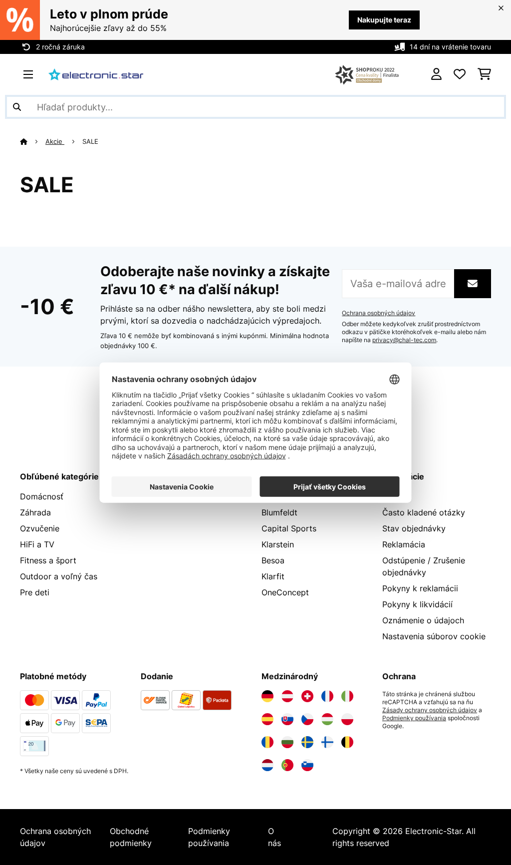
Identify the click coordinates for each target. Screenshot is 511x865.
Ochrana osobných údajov (378, 313)
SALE (91, 141)
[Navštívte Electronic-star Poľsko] (347, 719)
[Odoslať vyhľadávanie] (17, 107)
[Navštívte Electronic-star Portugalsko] (287, 765)
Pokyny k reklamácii (420, 588)
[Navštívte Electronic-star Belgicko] (347, 742)
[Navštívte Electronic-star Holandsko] (267, 765)
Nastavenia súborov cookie (434, 636)
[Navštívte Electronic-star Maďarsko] (327, 719)
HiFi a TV (37, 544)
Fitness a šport (48, 560)
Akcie (54, 141)
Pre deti (34, 592)
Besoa (272, 560)
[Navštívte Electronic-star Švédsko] (307, 742)
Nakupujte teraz (384, 19)
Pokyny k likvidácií (417, 604)
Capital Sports (288, 528)
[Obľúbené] (460, 74)
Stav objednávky (414, 528)
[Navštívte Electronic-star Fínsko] (327, 742)
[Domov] (32, 141)
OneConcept (285, 592)
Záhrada (35, 512)
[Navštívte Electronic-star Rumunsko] (267, 742)
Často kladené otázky (423, 512)
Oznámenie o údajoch (423, 620)
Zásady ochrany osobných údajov (429, 710)
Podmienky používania (414, 718)
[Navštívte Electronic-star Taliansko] (347, 696)
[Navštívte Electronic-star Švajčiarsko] (307, 696)
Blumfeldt (279, 512)
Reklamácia (403, 544)
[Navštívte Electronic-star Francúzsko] (327, 696)
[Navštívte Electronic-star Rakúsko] (287, 696)
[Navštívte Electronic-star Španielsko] (267, 719)
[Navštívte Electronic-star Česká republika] (307, 719)
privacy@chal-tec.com (404, 340)
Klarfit (272, 576)
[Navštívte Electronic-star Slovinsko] (307, 765)
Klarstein (277, 544)
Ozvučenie (39, 528)
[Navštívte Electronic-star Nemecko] (267, 696)
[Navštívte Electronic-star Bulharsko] (287, 742)
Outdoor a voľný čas (58, 576)
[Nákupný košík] (484, 74)
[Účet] (436, 74)
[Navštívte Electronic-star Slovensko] (287, 719)
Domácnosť (41, 496)
